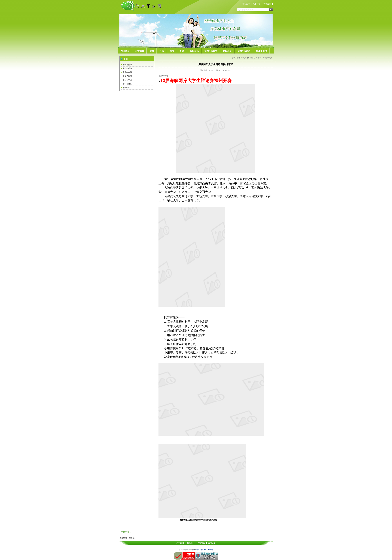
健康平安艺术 (243, 51)
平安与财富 (127, 84)
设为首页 (246, 4)
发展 (172, 51)
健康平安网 (163, 76)
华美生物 (123, 538)
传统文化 (194, 51)
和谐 (182, 51)
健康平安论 (261, 51)
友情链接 (211, 543)
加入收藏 (256, 4)
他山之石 (227, 51)
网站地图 (201, 543)
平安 (162, 51)
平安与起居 (127, 76)
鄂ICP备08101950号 (204, 549)
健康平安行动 (210, 51)
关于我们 (139, 51)
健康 (152, 51)
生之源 (131, 538)
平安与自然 (127, 72)
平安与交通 (127, 64)
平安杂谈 (126, 87)
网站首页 (125, 51)
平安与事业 (127, 80)
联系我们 (267, 4)
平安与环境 (127, 68)
